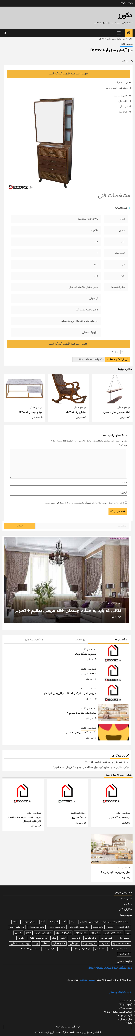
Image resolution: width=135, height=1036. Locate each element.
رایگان (129, 1023)
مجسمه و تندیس (121, 943)
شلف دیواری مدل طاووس (116, 412)
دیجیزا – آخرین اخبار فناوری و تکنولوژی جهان (109, 968)
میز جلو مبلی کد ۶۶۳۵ (30, 412)
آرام (64, 922)
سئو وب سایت (125, 1019)
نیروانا (45, 943)
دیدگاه (123, 445)
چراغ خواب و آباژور (81, 949)
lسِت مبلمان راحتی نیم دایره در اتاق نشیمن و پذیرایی (104, 922)
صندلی (18, 932)
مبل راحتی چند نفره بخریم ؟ (81, 713)
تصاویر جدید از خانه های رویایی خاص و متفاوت (77, 611)
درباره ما (128, 904)
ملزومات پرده (89, 943)
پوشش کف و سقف (120, 949)
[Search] (5, 33)
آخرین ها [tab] (120, 640)
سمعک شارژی (88, 674)
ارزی (52, 1032)
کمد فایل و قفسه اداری (29, 949)
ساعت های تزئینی (113, 932)
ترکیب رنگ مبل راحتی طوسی (81, 733)
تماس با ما (126, 899)
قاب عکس (75, 938)
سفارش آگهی (125, 909)
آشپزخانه (54, 922)
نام (124, 482)
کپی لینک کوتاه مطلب (117, 359)
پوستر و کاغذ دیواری (20, 943)
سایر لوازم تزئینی (43, 932)
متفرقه (21, 938)
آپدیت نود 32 (125, 1004)
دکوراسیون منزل (36, 927)
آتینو (73, 922)
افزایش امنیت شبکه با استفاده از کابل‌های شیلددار (70, 693)
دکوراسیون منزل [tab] (32, 640)
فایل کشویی (90, 938)
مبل (54, 938)
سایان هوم (81, 932)
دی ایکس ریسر (17, 927)
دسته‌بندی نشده (88, 649)
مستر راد (104, 943)
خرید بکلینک (126, 1001)
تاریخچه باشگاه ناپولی (85, 654)
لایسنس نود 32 (124, 1015)
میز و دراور (115, 351)
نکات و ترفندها (114, 604)
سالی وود (95, 932)
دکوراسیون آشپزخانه (79, 927)
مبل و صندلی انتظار (38, 938)
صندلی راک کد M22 (76, 412)
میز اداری (74, 943)
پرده (36, 943)
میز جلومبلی (59, 943)
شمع (28, 932)
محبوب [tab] (78, 640)
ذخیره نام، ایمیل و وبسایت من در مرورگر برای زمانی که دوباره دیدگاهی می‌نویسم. (84, 503)
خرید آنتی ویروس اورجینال (67, 1027)
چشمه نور (63, 949)
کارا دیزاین (49, 949)
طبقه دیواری (107, 938)
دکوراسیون (98, 927)
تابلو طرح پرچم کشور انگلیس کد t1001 (103, 762)
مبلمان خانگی (126, 44)
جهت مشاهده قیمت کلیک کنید (68, 73)
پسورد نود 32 (125, 1008)
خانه (130, 39)
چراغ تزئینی (100, 949)
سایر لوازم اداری (63, 932)
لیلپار (63, 938)
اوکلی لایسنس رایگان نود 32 (118, 1012)
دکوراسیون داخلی (57, 927)
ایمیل (123, 492)
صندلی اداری (123, 938)
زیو (127, 932)
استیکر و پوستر (29, 922)
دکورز (125, 15)
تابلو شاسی (124, 927)
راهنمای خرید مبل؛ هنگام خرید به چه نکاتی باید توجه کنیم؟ (82, 767)
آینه (43, 922)
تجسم (110, 927)
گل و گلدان (124, 954)
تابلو (15, 922)
